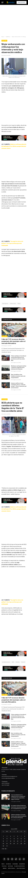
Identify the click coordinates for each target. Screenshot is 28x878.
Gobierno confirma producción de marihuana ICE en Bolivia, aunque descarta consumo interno (13, 146)
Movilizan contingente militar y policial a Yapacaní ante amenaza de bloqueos (18, 367)
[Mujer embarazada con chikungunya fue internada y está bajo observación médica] (14, 66)
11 (10, 838)
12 (14, 838)
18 (10, 841)
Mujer (19, 303)
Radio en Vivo (21, 2)
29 (24, 843)
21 (21, 841)
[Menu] (2, 2)
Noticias (10, 866)
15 (24, 838)
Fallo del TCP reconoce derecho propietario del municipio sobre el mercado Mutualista (13, 341)
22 (24, 841)
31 (7, 846)
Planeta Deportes (19, 866)
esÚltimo (4, 40)
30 (3, 846)
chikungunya (5, 303)
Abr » (6, 848)
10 (7, 838)
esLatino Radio (21, 868)
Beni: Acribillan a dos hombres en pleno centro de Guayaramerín (18, 376)
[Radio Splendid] (10, 2)
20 (17, 841)
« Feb (2, 848)
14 (21, 838)
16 (3, 841)
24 (7, 843)
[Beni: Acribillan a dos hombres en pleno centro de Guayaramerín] (6, 376)
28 (21, 843)
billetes (17, 662)
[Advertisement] (14, 20)
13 (17, 838)
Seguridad (22, 863)
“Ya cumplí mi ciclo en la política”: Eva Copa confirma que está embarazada (12, 243)
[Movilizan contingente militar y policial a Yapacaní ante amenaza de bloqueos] (6, 368)
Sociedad (8, 863)
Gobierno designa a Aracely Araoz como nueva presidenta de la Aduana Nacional (18, 816)
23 (3, 843)
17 (7, 841)
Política (4, 866)
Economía (4, 399)
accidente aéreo (6, 662)
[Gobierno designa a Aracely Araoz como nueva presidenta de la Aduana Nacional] (5, 816)
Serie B (23, 662)
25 (10, 843)
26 (14, 843)
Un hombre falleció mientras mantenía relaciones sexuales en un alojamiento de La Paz (19, 807)
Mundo (4, 868)
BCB (13, 662)
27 (17, 843)
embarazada (13, 303)
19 (14, 841)
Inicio (3, 863)
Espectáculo (11, 868)
